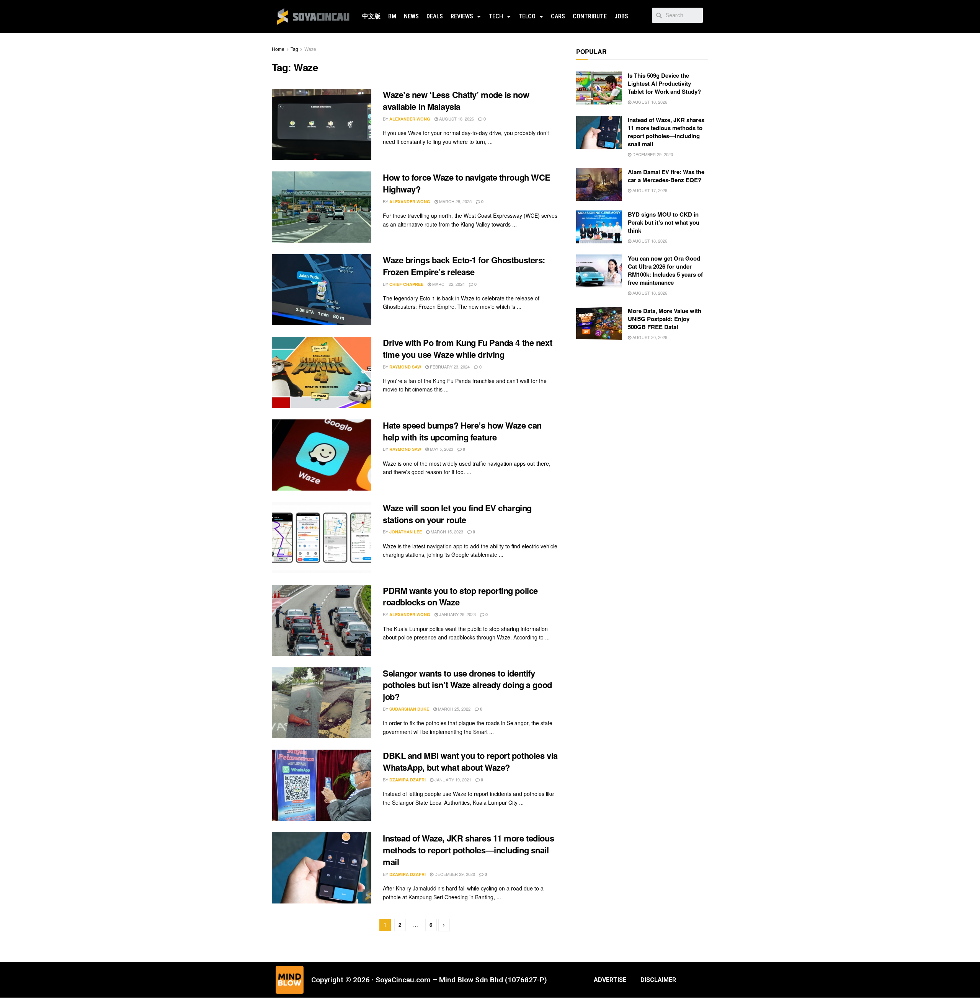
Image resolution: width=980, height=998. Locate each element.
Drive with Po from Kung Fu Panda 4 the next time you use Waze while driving (467, 348)
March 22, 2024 (448, 284)
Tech (495, 16)
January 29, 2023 (457, 614)
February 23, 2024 (449, 367)
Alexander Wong (409, 119)
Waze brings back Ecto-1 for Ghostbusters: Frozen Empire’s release (464, 266)
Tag (294, 49)
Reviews (462, 16)
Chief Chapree (406, 284)
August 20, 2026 (649, 337)
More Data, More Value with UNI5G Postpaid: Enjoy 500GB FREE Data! (664, 319)
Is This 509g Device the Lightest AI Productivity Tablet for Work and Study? (664, 83)
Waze (310, 49)
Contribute (590, 16)
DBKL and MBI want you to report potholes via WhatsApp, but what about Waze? (470, 761)
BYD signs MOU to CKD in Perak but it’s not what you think (663, 222)
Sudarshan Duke (409, 709)
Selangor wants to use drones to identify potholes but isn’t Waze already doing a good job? (467, 685)
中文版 (371, 16)
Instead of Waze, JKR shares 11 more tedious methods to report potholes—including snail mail (468, 850)
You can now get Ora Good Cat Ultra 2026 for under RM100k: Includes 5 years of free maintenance (665, 270)
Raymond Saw (405, 367)
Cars (558, 16)
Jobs (621, 16)
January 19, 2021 (452, 779)
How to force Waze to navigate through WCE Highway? (466, 183)
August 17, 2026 (649, 190)
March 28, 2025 (455, 201)
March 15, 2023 (446, 531)
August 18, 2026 (456, 119)
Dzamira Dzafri (407, 780)
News (411, 16)
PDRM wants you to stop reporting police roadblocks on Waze (460, 596)
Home (278, 49)
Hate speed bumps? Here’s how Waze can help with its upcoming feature (462, 431)
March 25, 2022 (453, 709)
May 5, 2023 (441, 449)
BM (392, 16)
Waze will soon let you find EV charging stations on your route (457, 514)
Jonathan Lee (405, 532)
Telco (527, 16)
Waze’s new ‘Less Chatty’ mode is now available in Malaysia (456, 100)
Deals (434, 16)
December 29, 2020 (454, 874)
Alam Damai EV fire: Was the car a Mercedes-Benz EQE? (666, 176)
